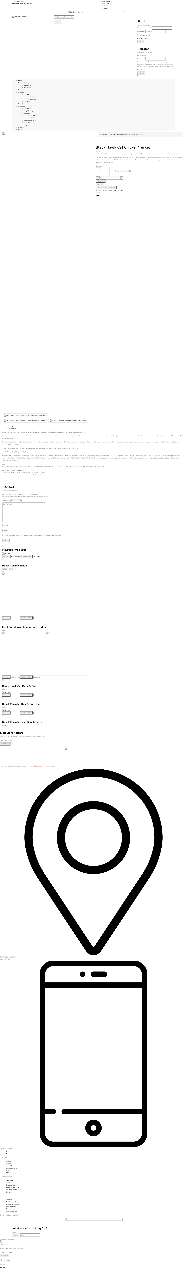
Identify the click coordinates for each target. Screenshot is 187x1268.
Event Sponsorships (12, 1168)
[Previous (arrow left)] (1, 1267)
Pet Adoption (10, 1209)
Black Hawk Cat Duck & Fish (19, 686)
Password (141, 31)
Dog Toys (27, 123)
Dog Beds (27, 109)
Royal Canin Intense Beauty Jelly (22, 722)
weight (98, 168)
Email (139, 55)
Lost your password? (144, 38)
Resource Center (11, 1211)
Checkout (105, 6)
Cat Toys (27, 102)
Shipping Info (10, 1185)
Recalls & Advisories (12, 1187)
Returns (8, 1183)
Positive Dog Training (13, 1202)
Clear (130, 171)
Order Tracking (106, 1)
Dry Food (33, 97)
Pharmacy (27, 88)
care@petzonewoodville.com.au (22, 3)
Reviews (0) (12, 428)
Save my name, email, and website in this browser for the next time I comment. (34, 536)
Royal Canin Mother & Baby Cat (21, 704)
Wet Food (33, 99)
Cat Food (27, 95)
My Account (105, 3)
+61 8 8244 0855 (18, 1)
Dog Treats (27, 125)
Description (12, 426)
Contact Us (9, 1192)
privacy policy (141, 69)
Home (102, 134)
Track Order (10, 1180)
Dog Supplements (30, 120)
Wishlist (104, 8)
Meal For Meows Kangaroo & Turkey (24, 627)
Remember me (145, 35)
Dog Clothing (28, 111)
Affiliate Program (11, 1173)
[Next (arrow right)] (4, 1267)
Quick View (36, 556)
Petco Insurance (11, 1207)
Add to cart (100, 181)
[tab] (96, 426)
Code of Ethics (10, 1166)
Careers (8, 1161)
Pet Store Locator (11, 1190)
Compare (100, 187)
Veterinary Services (12, 1204)
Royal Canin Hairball (14, 565)
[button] (149, 13)
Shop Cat (107, 134)
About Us (9, 1164)
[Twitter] (97, 196)
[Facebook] (96, 196)
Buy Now (100, 184)
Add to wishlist (110, 187)
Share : (98, 193)
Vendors (8, 1171)
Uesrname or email (144, 28)
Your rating (6, 501)
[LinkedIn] (98, 196)
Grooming (27, 85)
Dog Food (27, 113)
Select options (15, 556)
